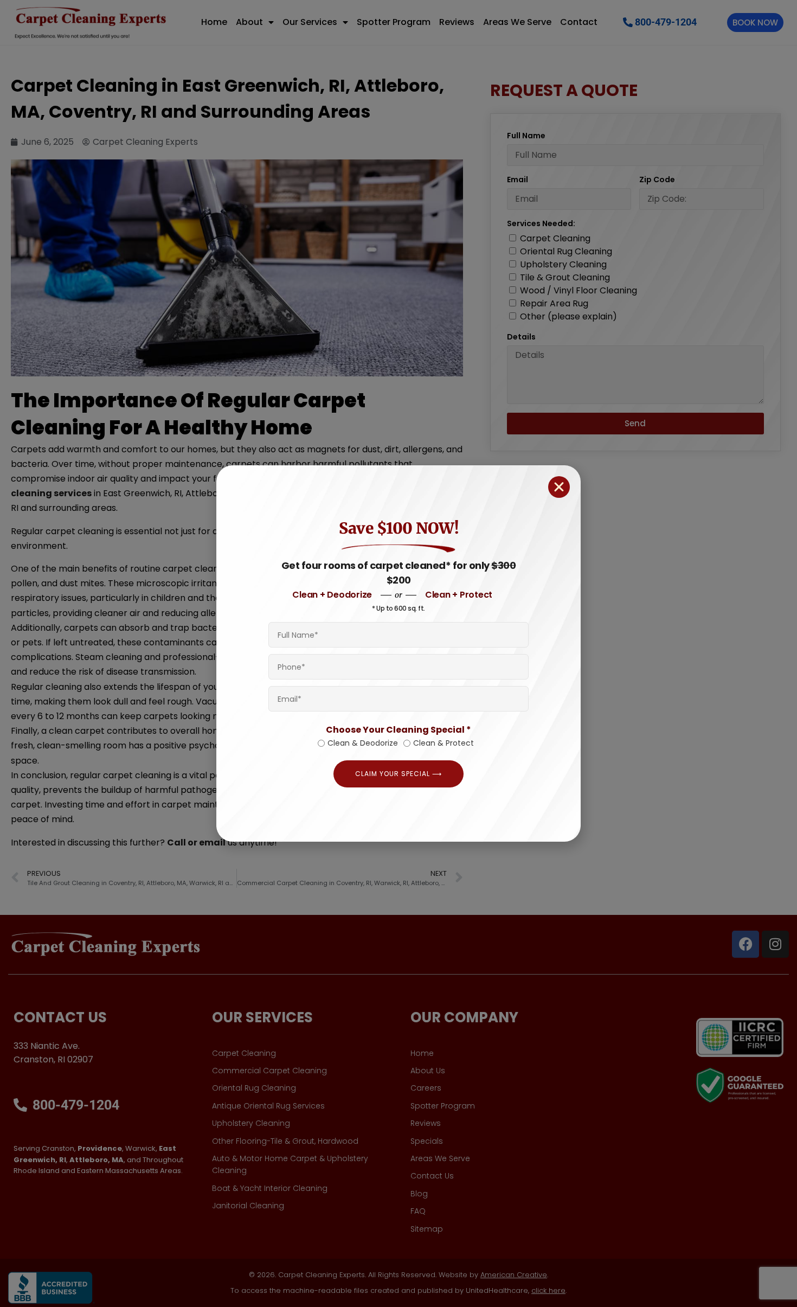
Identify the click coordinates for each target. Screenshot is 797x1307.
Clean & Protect (443, 743)
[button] (559, 487)
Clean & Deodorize (362, 743)
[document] (398, 653)
